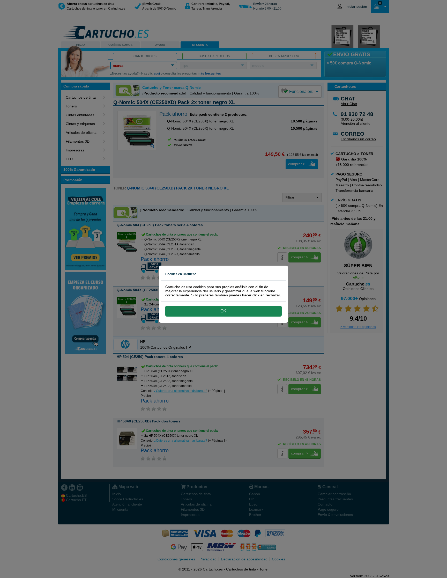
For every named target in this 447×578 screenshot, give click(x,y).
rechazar (273, 295)
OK (223, 311)
